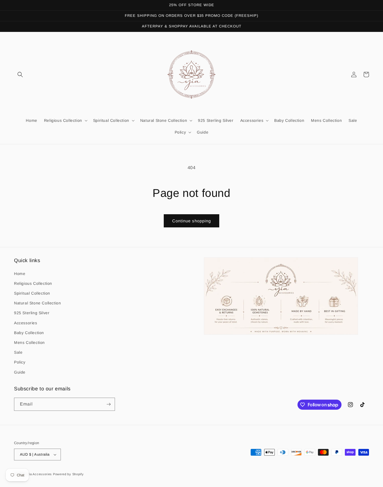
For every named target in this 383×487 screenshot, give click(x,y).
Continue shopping (191, 220)
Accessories (25, 323)
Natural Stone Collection (37, 303)
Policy (20, 362)
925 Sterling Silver (31, 313)
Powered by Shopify (68, 474)
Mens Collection (29, 342)
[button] (20, 74)
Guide (20, 372)
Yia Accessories (40, 474)
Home (19, 273)
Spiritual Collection (32, 293)
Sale (18, 352)
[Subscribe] (108, 404)
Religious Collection (33, 283)
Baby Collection (29, 332)
